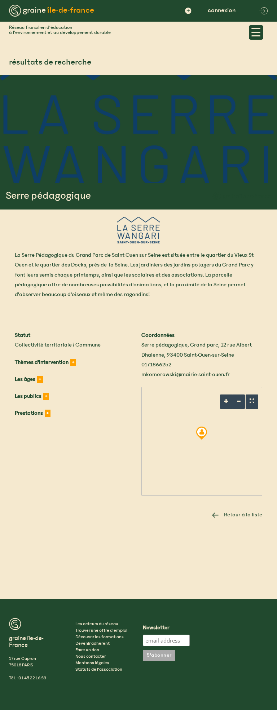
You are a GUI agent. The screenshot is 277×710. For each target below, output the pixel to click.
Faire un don (87, 650)
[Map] (202, 441)
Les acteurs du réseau (96, 624)
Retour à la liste (243, 515)
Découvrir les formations (99, 637)
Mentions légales (92, 663)
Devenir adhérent (92, 643)
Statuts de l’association (98, 669)
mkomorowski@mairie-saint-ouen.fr (185, 375)
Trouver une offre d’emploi (101, 630)
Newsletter (156, 628)
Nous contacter (90, 656)
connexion (222, 10)
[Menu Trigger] (256, 32)
